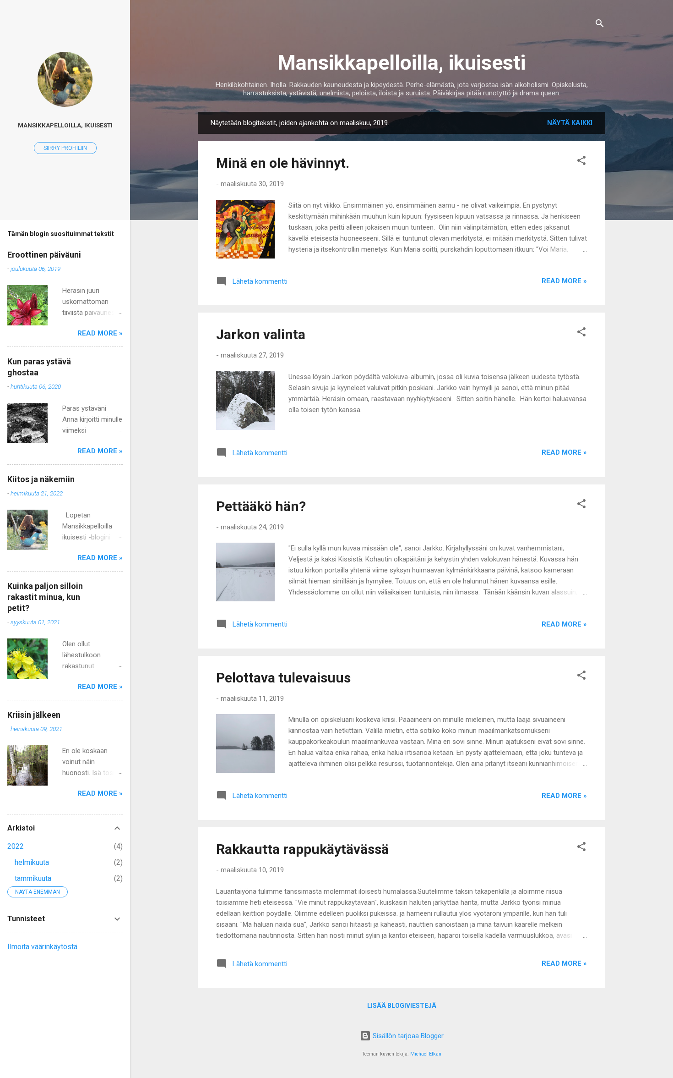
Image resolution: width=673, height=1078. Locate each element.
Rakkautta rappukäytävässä (302, 849)
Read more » (564, 281)
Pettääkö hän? (261, 506)
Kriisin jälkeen (33, 715)
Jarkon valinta (260, 334)
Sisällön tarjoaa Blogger (407, 1036)
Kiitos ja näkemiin (41, 479)
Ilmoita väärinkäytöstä (42, 946)
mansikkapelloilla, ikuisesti (65, 125)
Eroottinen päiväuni (44, 254)
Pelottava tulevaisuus (283, 678)
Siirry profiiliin (65, 148)
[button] (581, 162)
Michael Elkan (425, 1054)
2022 (15, 846)
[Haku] (599, 25)
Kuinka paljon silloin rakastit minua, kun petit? (45, 597)
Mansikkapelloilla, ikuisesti (401, 62)
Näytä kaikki (569, 123)
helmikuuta (32, 862)
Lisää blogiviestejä (401, 1005)
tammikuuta (33, 878)
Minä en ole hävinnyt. (282, 163)
